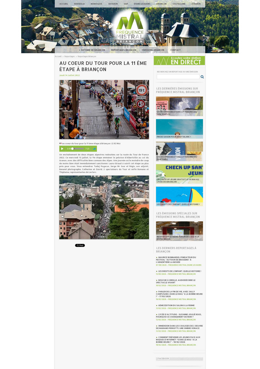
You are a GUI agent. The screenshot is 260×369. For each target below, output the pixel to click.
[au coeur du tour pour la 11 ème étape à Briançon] (104, 81)
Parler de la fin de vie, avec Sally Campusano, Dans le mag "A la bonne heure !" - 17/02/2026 (179, 294)
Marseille (79, 4)
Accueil (63, 4)
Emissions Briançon (153, 50)
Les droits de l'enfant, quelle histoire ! (178, 204)
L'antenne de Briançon (92, 50)
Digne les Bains (142, 4)
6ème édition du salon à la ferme (176, 305)
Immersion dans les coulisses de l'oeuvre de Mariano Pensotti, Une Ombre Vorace (179, 327)
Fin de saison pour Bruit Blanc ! (174, 136)
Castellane (179, 4)
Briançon (161, 4)
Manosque (97, 4)
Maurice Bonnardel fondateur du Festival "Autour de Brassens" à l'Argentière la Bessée (176, 259)
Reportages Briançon (124, 50)
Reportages (70, 56)
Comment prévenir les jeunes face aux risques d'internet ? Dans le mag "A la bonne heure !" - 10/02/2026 (178, 339)
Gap (126, 4)
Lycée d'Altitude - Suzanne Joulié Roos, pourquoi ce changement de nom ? (178, 315)
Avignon (196, 4)
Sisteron (113, 4)
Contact (175, 50)
